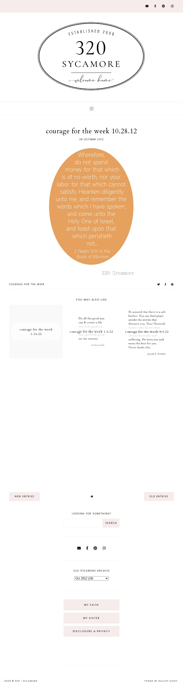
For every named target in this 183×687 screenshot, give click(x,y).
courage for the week (27, 284)
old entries (159, 496)
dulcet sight (168, 681)
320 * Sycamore (26, 681)
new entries (24, 496)
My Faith (91, 605)
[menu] (92, 108)
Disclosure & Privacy (91, 631)
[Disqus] (91, 423)
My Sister (91, 618)
